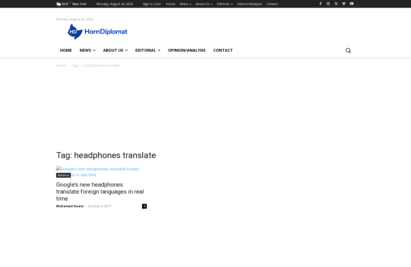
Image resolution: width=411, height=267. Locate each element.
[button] (348, 50)
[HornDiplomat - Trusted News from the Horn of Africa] (101, 31)
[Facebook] (320, 4)
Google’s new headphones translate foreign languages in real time (100, 191)
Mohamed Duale (70, 206)
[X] (336, 4)
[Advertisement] (205, 110)
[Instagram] (328, 4)
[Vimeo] (344, 4)
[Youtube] (351, 4)
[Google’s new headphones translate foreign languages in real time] (101, 172)
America (63, 175)
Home (61, 65)
